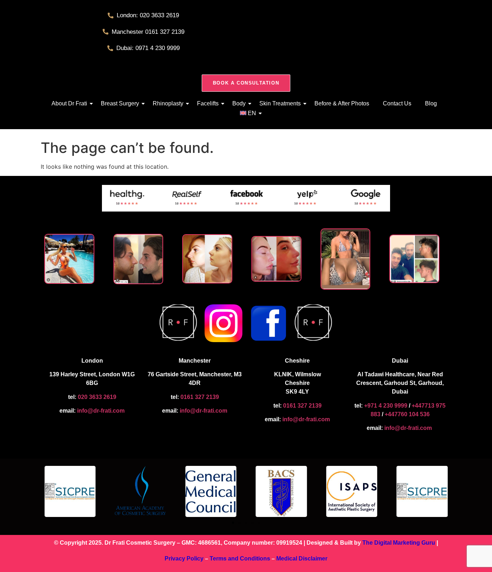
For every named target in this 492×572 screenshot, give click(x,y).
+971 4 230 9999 (385, 406)
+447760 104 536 (407, 414)
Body (239, 103)
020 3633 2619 (97, 397)
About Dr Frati (69, 103)
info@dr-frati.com (101, 411)
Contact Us (397, 103)
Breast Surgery (120, 103)
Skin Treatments (280, 103)
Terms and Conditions (240, 558)
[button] (233, 523)
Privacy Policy (184, 558)
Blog (431, 103)
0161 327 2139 (199, 397)
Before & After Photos (341, 103)
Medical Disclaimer (301, 558)
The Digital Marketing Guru (398, 543)
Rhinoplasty (168, 103)
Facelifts (208, 103)
